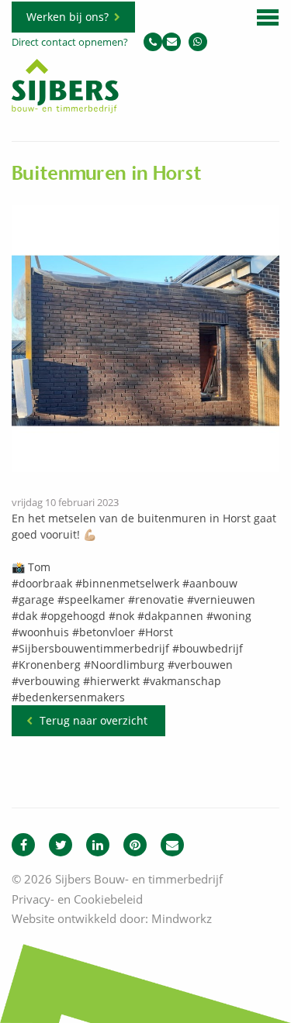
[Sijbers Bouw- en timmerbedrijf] (65, 109)
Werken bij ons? (67, 16)
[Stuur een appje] (198, 42)
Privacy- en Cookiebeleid (77, 899)
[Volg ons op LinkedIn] (97, 844)
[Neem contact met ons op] (172, 844)
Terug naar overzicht (93, 720)
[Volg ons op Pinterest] (135, 844)
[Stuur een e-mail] (171, 42)
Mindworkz (181, 918)
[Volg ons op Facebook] (23, 844)
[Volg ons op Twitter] (60, 844)
